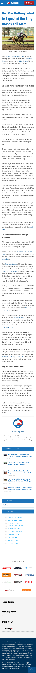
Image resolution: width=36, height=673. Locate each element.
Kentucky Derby (14, 529)
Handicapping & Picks (15, 526)
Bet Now (29, 3)
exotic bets (5, 259)
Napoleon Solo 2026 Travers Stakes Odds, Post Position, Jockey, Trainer (20, 488)
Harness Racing (13, 534)
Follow (5, 505)
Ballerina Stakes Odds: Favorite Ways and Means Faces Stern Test (19, 472)
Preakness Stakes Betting (14, 666)
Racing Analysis (13, 523)
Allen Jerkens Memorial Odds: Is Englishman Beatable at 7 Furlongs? (19, 480)
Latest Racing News (15, 517)
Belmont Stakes (13, 543)
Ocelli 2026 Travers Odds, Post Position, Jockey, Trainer (18, 463)
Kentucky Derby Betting (12, 668)
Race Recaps (12, 537)
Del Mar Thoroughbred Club (14, 56)
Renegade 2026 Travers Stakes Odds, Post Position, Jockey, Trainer (20, 455)
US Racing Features (15, 520)
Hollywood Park (7, 327)
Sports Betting (13, 540)
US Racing (13, 663)
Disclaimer (21, 664)
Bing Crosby (23, 61)
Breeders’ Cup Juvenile (10, 271)
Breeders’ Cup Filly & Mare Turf (12, 356)
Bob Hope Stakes (11, 264)
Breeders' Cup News (15, 531)
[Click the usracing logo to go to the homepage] (13, 3)
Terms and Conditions (11, 664)
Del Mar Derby (19, 317)
